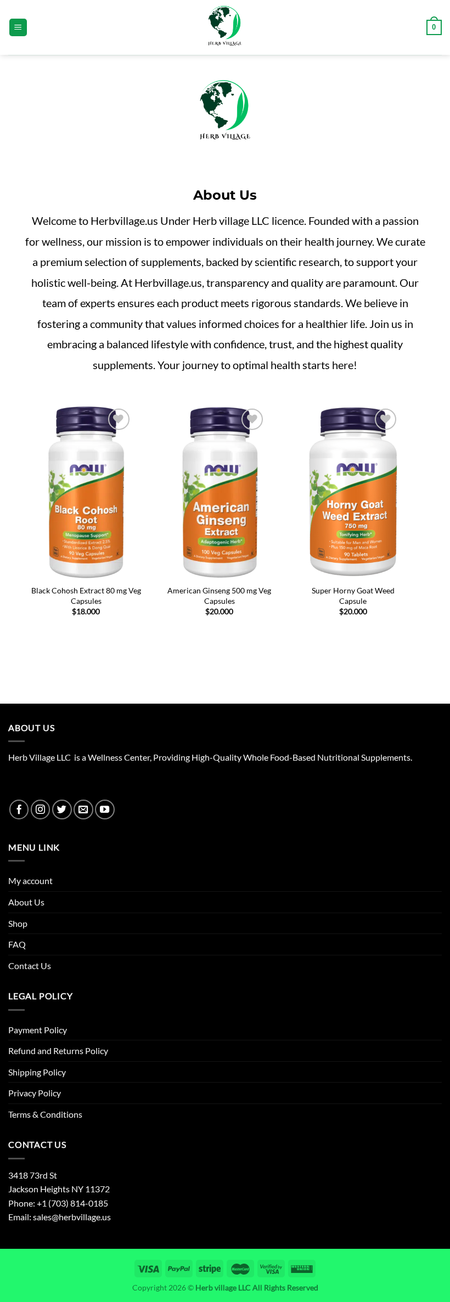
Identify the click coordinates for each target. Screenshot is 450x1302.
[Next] (398, 501)
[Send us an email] (83, 809)
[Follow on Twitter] (62, 809)
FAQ (17, 944)
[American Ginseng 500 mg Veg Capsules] (219, 492)
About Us (26, 902)
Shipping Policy (37, 1072)
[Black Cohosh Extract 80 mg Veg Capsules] (86, 492)
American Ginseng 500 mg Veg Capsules (219, 595)
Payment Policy (37, 1029)
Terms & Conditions (45, 1114)
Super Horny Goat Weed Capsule (353, 595)
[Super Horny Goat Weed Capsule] (353, 492)
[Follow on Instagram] (40, 809)
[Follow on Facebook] (19, 809)
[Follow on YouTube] (105, 809)
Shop (17, 923)
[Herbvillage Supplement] (225, 27)
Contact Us (29, 965)
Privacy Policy (34, 1093)
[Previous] (41, 501)
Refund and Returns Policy (58, 1050)
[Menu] (18, 28)
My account (30, 880)
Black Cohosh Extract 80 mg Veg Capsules (86, 595)
